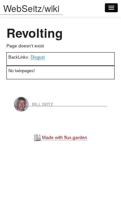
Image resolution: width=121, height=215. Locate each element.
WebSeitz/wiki (31, 8)
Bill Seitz (42, 103)
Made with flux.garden (64, 137)
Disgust (38, 57)
